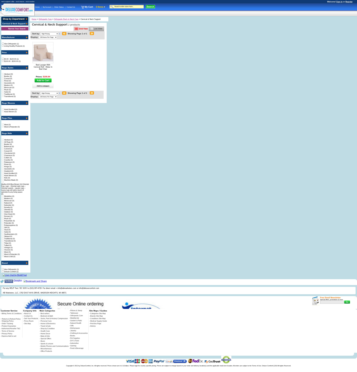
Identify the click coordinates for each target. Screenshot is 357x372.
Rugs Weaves (8, 103)
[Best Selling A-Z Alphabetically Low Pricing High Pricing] (50, 34)
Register (349, 2)
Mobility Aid (74, 318)
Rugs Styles (7, 68)
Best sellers (45, 313)
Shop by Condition (48, 329)
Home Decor (45, 334)
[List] (96, 28)
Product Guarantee (9, 326)
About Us (27, 313)
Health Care (45, 331)
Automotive (74, 343)
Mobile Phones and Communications (55, 346)
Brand (5, 263)
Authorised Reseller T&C (11, 329)
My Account (47, 7)
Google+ (18, 280)
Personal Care (46, 321)
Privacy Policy (7, 334)
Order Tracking (7, 324)
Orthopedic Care (45, 19)
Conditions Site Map (98, 319)
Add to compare (43, 86)
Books (72, 336)
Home (37, 7)
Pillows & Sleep (76, 311)
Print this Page (95, 324)
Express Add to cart (9, 336)
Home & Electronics (48, 324)
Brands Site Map (96, 316)
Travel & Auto (46, 326)
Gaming (73, 346)
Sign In (339, 2)
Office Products (46, 351)
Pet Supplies (75, 338)
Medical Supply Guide (98, 321)
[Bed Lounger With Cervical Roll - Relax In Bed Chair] (43, 62)
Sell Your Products (31, 319)
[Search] (150, 6)
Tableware (74, 313)
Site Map (27, 324)
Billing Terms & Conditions (12, 313)
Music (43, 341)
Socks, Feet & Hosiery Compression (54, 319)
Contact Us (71, 7)
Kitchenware (75, 328)
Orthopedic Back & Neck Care (66, 19)
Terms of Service (8, 331)
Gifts (72, 326)
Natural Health (75, 323)
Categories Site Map (98, 313)
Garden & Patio (76, 321)
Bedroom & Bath (47, 316)
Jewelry (73, 331)
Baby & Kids (45, 336)
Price (4, 52)
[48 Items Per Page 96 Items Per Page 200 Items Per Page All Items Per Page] (48, 37)
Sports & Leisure (47, 344)
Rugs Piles (7, 118)
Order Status (59, 7)
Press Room (28, 321)
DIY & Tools (74, 341)
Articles (93, 326)
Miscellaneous (46, 349)
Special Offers (46, 339)
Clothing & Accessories (79, 333)
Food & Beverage (77, 348)
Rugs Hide (7, 133)
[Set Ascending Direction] (59, 34)
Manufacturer (8, 37)
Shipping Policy (8, 321)
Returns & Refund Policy (11, 319)
